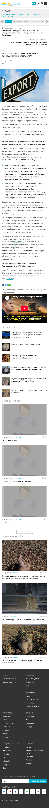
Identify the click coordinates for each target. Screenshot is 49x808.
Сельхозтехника (37, 21)
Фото (5, 734)
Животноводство (9, 682)
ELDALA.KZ (30, 743)
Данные (29, 713)
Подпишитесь (38, 781)
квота (45, 289)
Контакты (29, 756)
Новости (30, 675)
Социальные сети (11, 743)
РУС (33, 3)
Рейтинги (6, 727)
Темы (5, 675)
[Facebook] (3, 285)
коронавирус (23, 289)
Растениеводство (9, 679)
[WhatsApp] (9, 285)
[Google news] (44, 791)
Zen (4, 768)
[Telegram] (6, 285)
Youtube (6, 754)
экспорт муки (35, 289)
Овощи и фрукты (32, 706)
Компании (18, 437)
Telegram (5, 276)
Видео (5, 737)
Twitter (5, 757)
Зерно (8, 21)
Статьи (15, 573)
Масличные (17, 21)
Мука (26, 21)
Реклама (29, 760)
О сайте (29, 747)
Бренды (29, 727)
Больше (24, 532)
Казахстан (30, 682)
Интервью (7, 716)
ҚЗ (38, 3)
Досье (28, 720)
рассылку (9, 278)
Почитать (7, 713)
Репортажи (7, 730)
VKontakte (6, 761)
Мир (27, 685)
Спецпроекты (8, 723)
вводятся (17, 242)
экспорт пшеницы (9, 289)
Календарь (30, 716)
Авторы (29, 763)
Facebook (32, 273)
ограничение (9, 292)
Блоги (5, 720)
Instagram (33, 276)
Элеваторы (30, 703)
